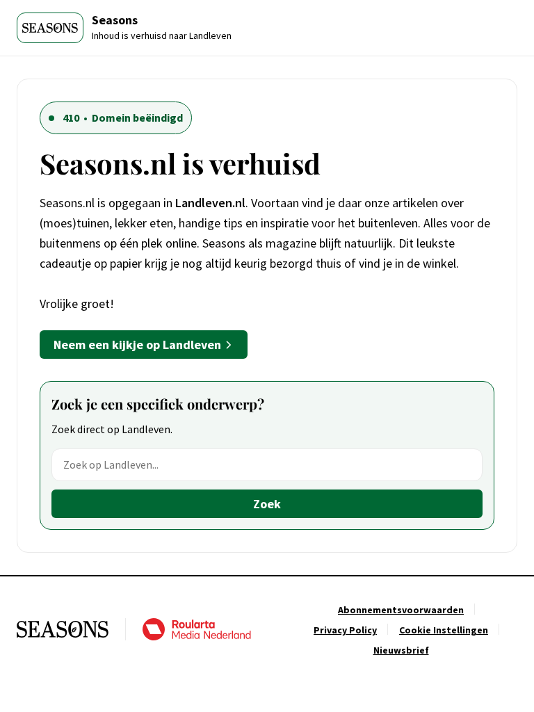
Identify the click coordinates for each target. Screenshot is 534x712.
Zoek (267, 504)
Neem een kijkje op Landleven (137, 345)
